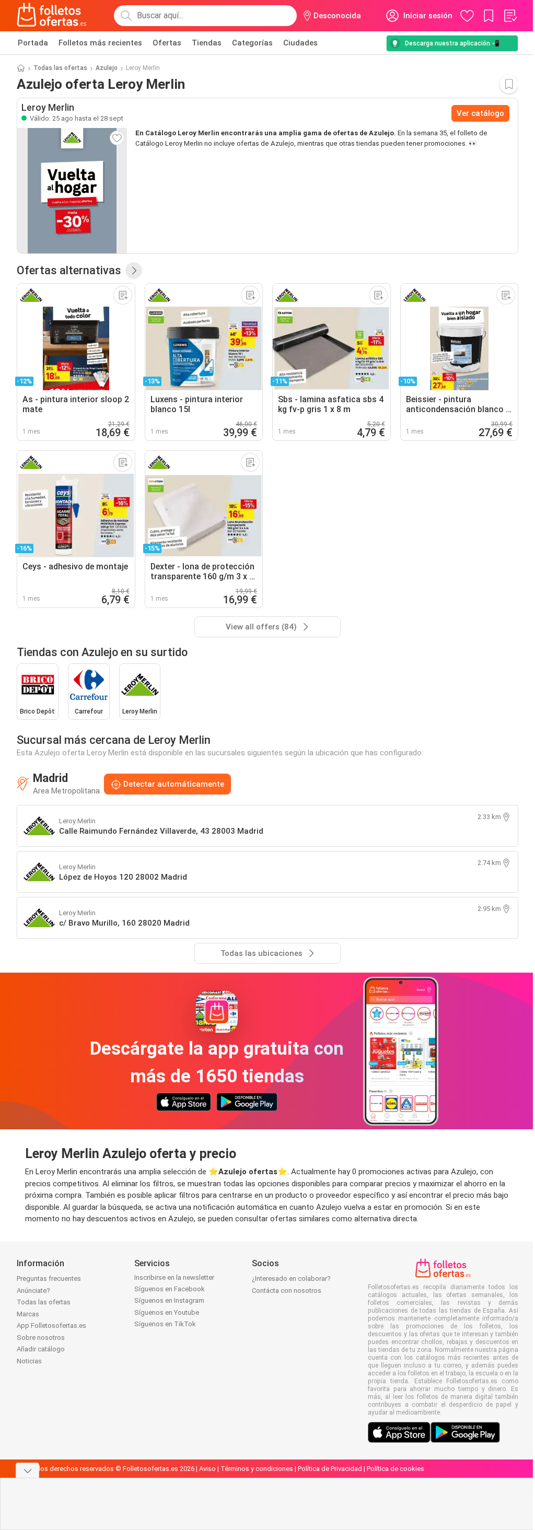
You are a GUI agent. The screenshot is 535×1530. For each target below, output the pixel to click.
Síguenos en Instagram (169, 1300)
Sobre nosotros (41, 1337)
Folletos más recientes (100, 43)
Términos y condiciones (256, 1469)
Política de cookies (395, 1469)
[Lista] (510, 15)
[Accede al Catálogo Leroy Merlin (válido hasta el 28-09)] (72, 190)
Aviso (207, 1469)
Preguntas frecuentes (49, 1278)
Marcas (28, 1314)
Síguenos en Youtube (166, 1312)
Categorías (252, 43)
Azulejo (107, 68)
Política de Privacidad (330, 1469)
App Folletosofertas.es (51, 1325)
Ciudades (300, 43)
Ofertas (167, 43)
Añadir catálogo (41, 1349)
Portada (33, 43)
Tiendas (207, 43)
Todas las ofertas (60, 68)
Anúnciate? (33, 1290)
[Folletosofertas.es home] (52, 16)
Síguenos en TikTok (165, 1324)
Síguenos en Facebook (169, 1289)
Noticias (29, 1361)
